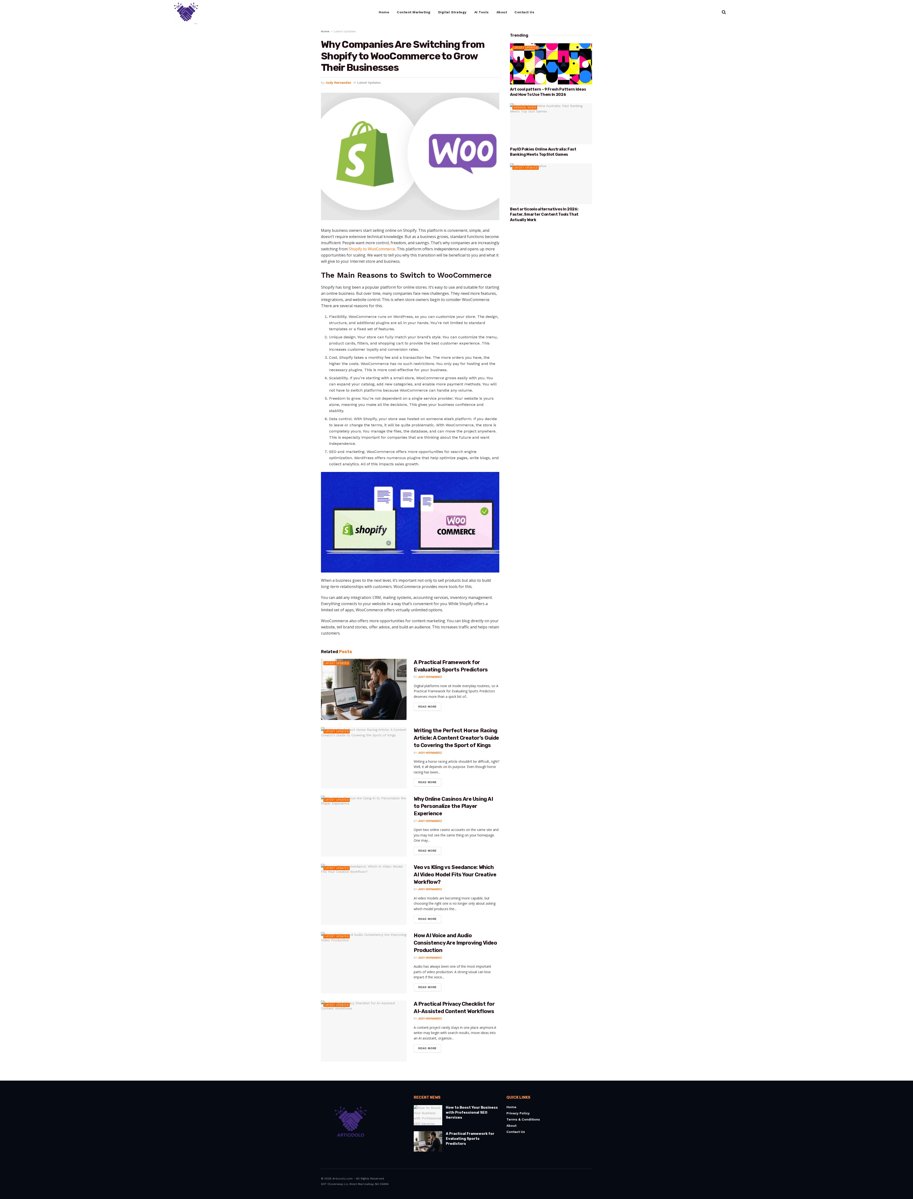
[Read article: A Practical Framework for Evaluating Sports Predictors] (364, 689)
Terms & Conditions (523, 1119)
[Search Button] (724, 12)
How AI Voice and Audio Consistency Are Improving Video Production (455, 942)
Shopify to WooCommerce (372, 249)
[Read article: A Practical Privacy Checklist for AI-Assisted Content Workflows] (364, 1031)
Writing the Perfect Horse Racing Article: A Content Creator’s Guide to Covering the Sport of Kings (456, 737)
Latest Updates (345, 31)
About (501, 12)
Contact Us (524, 12)
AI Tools (481, 12)
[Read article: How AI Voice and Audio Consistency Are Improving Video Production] (364, 962)
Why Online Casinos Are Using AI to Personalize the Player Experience (453, 806)
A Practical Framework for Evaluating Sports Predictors (470, 1138)
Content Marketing (414, 12)
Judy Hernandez (338, 82)
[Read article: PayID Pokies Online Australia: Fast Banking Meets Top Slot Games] (551, 123)
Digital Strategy (452, 12)
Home (384, 12)
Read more (429, 705)
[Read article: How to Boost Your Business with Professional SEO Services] (428, 1115)
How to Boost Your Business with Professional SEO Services (472, 1112)
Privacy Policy (518, 1113)
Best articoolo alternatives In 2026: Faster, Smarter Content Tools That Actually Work (544, 214)
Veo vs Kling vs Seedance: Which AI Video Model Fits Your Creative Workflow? (455, 874)
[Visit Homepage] (186, 12)
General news (525, 107)
